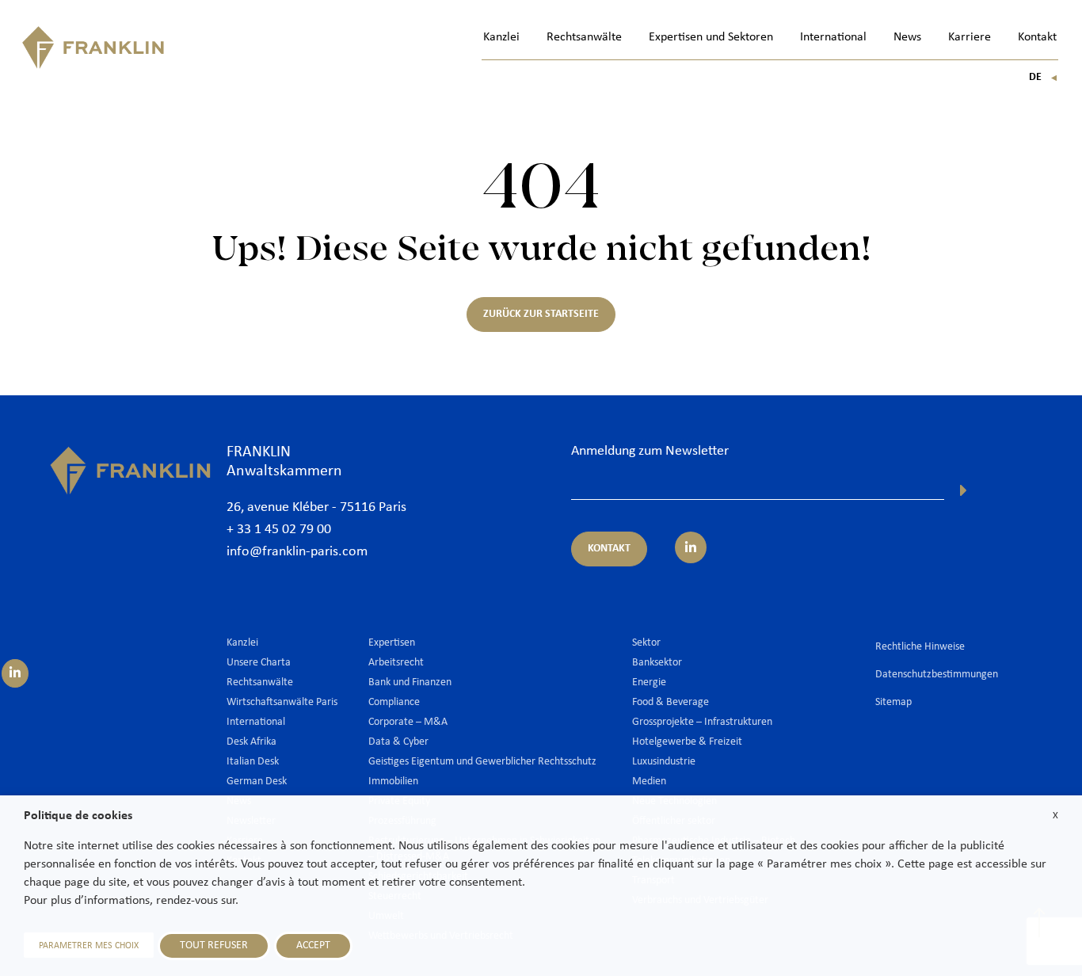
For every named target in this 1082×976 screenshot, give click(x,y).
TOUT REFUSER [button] (214, 945)
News (907, 37)
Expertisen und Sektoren (711, 37)
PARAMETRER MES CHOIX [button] (89, 946)
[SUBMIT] (963, 490)
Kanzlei (501, 37)
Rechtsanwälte (584, 37)
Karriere (969, 37)
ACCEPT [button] (313, 945)
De (1043, 77)
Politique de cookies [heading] (78, 816)
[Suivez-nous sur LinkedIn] (15, 673)
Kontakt (1037, 37)
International (833, 37)
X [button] (1055, 815)
